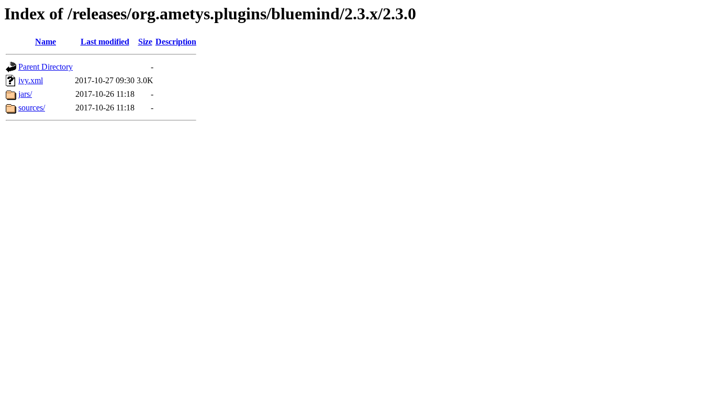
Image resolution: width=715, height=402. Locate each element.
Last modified (105, 41)
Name (45, 41)
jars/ (25, 94)
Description (175, 41)
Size (145, 41)
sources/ (31, 107)
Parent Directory (45, 66)
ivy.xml (30, 80)
